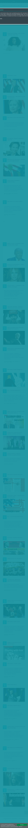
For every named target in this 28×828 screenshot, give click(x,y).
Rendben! (22, 824)
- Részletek (20, 826)
